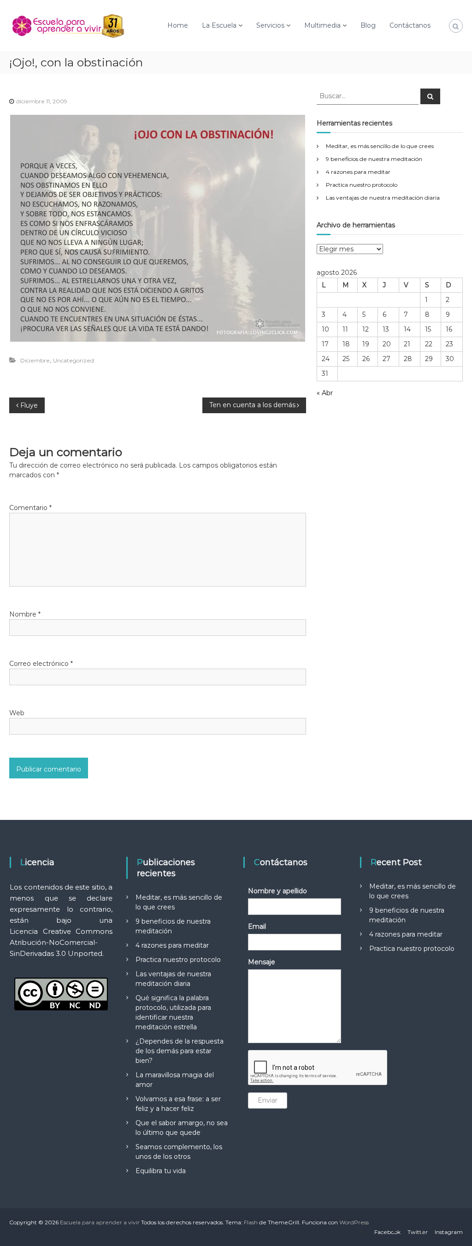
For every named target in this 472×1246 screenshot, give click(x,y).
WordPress (354, 1222)
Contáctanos (410, 25)
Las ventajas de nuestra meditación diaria (383, 197)
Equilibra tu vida (161, 1171)
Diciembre (35, 360)
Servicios (270, 25)
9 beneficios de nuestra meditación (374, 158)
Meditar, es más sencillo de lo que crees (380, 145)
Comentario (30, 508)
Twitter (417, 1231)
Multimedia (322, 25)
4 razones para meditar (358, 171)
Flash (251, 1222)
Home (177, 25)
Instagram (449, 1231)
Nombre (25, 614)
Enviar (267, 1100)
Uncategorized (73, 360)
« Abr (325, 393)
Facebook (387, 1231)
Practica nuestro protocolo (361, 184)
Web (16, 713)
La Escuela (219, 25)
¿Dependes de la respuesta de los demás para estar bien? (180, 1051)
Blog (368, 25)
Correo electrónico (41, 663)
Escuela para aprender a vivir (100, 1222)
